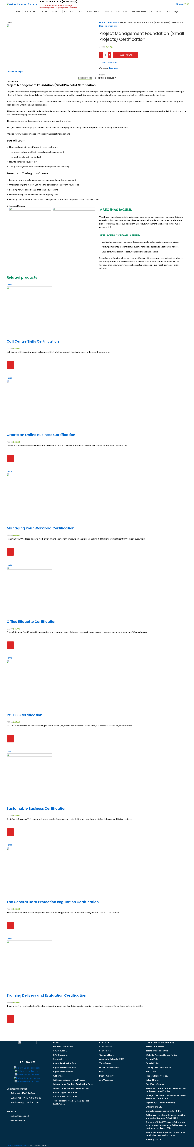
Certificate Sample (155, 1084)
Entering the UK (154, 1106)
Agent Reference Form (64, 1067)
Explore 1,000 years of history (160, 1102)
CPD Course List (61, 1050)
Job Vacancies (106, 1080)
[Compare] (10, 335)
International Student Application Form (73, 1084)
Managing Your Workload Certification (40, 528)
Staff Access (105, 1046)
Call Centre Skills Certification (33, 341)
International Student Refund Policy (71, 1088)
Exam (56, 1042)
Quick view (10, 372)
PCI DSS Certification (24, 715)
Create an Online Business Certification (41, 435)
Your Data (151, 1071)
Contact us (104, 1042)
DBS (101, 1071)
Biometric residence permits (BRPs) (163, 1111)
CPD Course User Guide (65, 1096)
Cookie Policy (152, 1063)
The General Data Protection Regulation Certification (53, 902)
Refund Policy (152, 1080)
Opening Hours (106, 1055)
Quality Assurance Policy (158, 1067)
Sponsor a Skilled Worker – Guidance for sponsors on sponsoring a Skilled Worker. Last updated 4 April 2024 (166, 1125)
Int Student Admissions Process (69, 1080)
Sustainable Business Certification (37, 808)
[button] (10, 365)
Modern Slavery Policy (157, 1075)
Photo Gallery (106, 1075)
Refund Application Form (65, 1092)
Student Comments (63, 1046)
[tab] (85, 78)
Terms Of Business (155, 1046)
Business (112, 22)
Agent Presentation (63, 1071)
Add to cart (127, 55)
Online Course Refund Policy (160, 1042)
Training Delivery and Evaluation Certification (46, 995)
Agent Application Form (65, 1063)
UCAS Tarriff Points (109, 1067)
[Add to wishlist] (10, 357)
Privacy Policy (152, 1059)
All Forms (58, 1075)
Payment (57, 1059)
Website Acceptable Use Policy (161, 1055)
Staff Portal (105, 1050)
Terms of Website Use (157, 1050)
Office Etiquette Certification (32, 621)
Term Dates (105, 1063)
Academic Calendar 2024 (111, 1059)
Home (102, 22)
